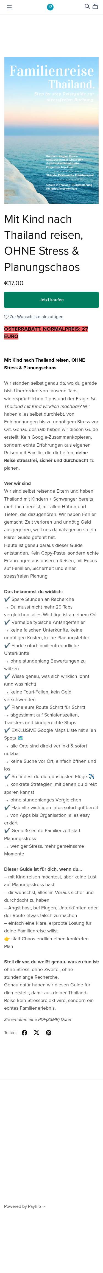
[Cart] (97, 6)
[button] (43, 1207)
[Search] (87, 6)
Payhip (34, 1206)
